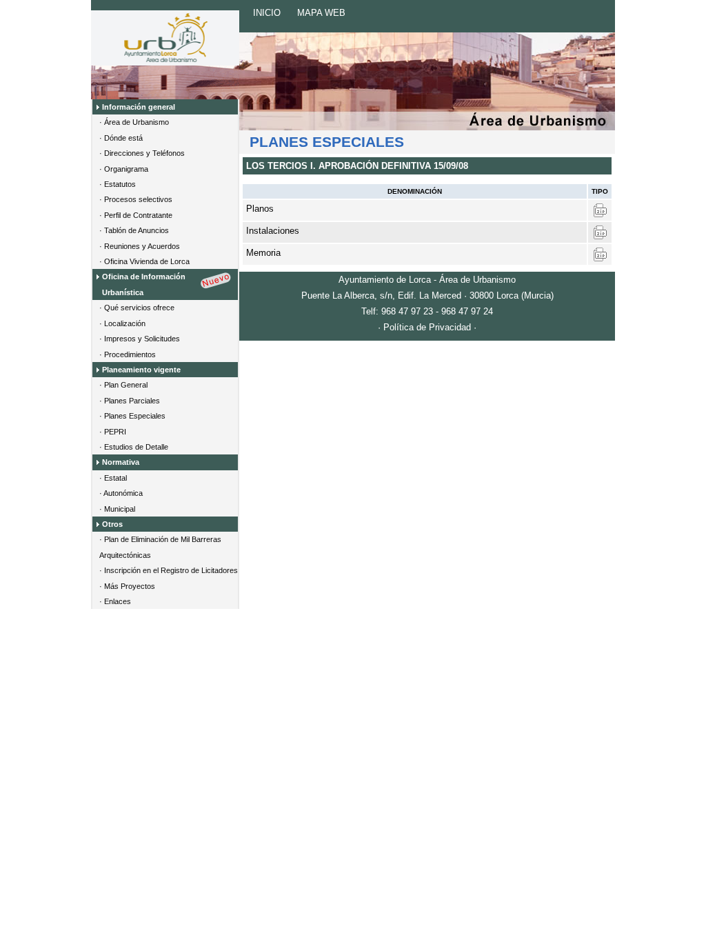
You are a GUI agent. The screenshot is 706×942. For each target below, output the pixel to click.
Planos (260, 208)
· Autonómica (121, 493)
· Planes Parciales (129, 401)
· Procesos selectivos (135, 199)
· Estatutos (117, 184)
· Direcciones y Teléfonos (142, 153)
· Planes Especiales (132, 416)
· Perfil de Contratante (135, 215)
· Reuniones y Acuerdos (139, 246)
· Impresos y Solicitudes (139, 338)
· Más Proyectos (127, 586)
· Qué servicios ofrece (136, 307)
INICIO (267, 13)
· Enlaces (115, 601)
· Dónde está (121, 138)
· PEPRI (112, 432)
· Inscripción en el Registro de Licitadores (168, 570)
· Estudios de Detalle (133, 447)
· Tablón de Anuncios (134, 230)
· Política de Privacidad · (427, 327)
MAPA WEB (321, 13)
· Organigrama (123, 169)
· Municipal (117, 509)
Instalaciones (272, 231)
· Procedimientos (127, 354)
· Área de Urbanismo (134, 122)
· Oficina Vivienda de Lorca (144, 261)
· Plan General (123, 385)
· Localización (122, 323)
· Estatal (113, 478)
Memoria (263, 253)
